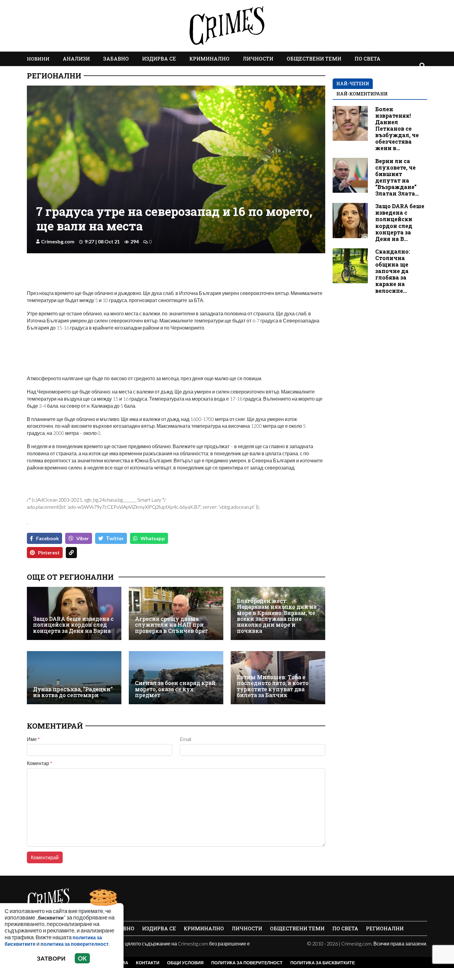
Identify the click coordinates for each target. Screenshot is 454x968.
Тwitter (115, 538)
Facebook (47, 538)
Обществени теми (314, 58)
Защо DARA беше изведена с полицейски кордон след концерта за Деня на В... (399, 222)
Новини (38, 59)
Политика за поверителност (247, 962)
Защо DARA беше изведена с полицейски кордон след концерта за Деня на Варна (73, 625)
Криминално (209, 58)
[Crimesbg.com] (48, 899)
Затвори (51, 958)
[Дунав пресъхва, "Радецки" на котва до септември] (74, 677)
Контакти (147, 962)
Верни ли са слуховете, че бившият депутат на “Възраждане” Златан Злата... (397, 177)
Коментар (39, 763)
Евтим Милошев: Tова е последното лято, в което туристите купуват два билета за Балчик (273, 686)
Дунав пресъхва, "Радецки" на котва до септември (73, 692)
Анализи (76, 58)
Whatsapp (153, 538)
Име (33, 739)
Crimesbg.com (57, 241)
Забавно (116, 58)
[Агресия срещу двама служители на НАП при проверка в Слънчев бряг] (176, 613)
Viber (82, 538)
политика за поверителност (74, 944)
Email (185, 739)
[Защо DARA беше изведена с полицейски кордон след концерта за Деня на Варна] (74, 613)
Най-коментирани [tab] (362, 94)
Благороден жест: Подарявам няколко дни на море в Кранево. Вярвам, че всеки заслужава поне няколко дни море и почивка (277, 616)
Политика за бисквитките (322, 962)
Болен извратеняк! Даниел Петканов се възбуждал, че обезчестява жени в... (397, 129)
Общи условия (185, 962)
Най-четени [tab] (352, 83)
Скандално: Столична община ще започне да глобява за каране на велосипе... (392, 271)
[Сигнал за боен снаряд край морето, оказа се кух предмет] (176, 677)
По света (367, 58)
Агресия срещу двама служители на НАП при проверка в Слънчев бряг (171, 625)
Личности (258, 58)
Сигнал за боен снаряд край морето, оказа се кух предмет (175, 689)
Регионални (54, 75)
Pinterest (49, 552)
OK (82, 958)
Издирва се (159, 58)
